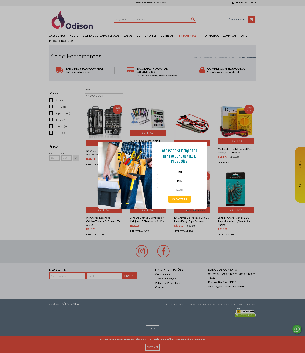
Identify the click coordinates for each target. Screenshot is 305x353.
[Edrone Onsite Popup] (152, 176)
